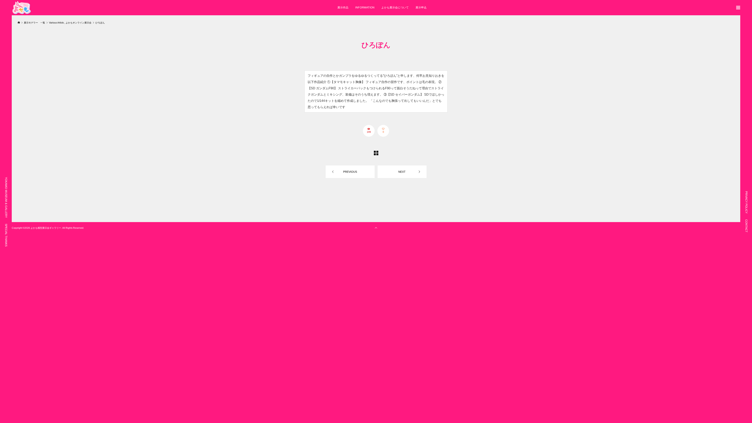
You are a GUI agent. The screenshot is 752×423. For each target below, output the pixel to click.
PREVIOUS (350, 171)
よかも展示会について (395, 7)
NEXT (402, 171)
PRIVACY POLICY (746, 202)
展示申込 (421, 7)
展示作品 (342, 7)
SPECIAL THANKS (6, 235)
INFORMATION (364, 7)
